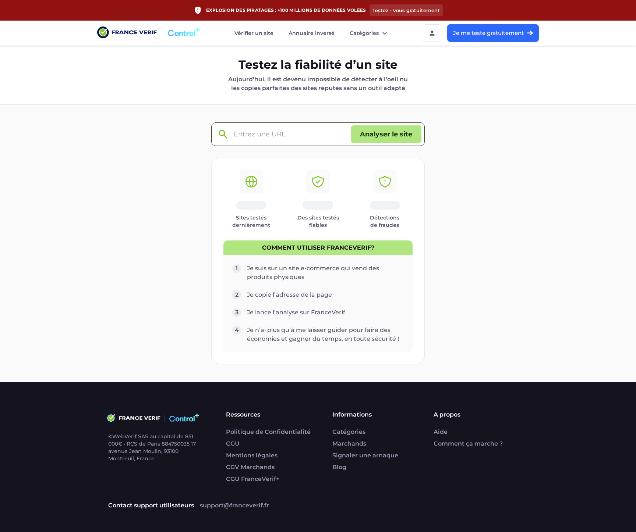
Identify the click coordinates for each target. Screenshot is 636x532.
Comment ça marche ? (468, 443)
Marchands (349, 443)
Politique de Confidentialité (268, 431)
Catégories (364, 33)
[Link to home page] (127, 33)
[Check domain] (222, 134)
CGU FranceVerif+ (252, 478)
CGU (233, 443)
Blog (339, 467)
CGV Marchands (250, 467)
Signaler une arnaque (365, 455)
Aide (441, 431)
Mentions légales (252, 455)
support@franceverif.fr (234, 505)
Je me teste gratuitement (488, 32)
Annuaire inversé (312, 33)
